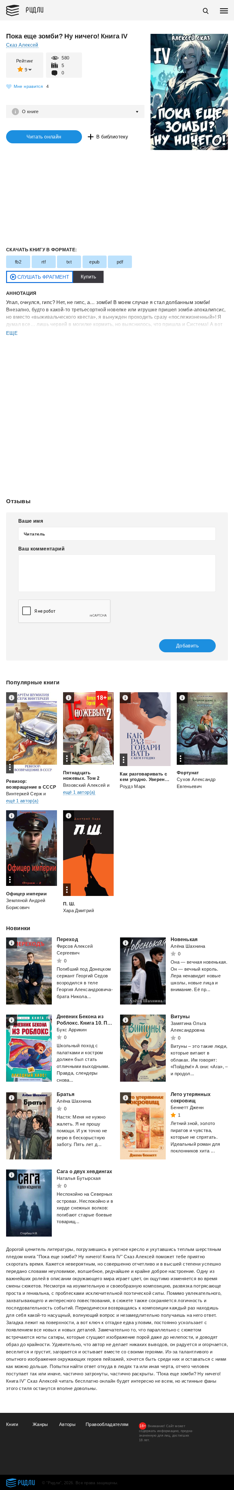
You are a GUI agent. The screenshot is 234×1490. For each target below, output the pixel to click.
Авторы (67, 1424)
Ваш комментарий (41, 548)
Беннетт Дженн (187, 1107)
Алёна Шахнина (188, 946)
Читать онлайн (44, 136)
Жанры (40, 1424)
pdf (120, 261)
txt (69, 261)
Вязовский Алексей (84, 785)
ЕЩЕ (12, 333)
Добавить (187, 645)
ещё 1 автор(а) (22, 800)
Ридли (35, 9)
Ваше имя (30, 521)
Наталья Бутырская (79, 1178)
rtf (43, 261)
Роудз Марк (133, 786)
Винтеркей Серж (24, 793)
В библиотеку (112, 136)
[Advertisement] (117, 361)
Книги (12, 1424)
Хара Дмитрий (78, 910)
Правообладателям (107, 1424)
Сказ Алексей (22, 45)
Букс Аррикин (72, 1029)
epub (94, 261)
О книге (30, 111)
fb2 (18, 261)
